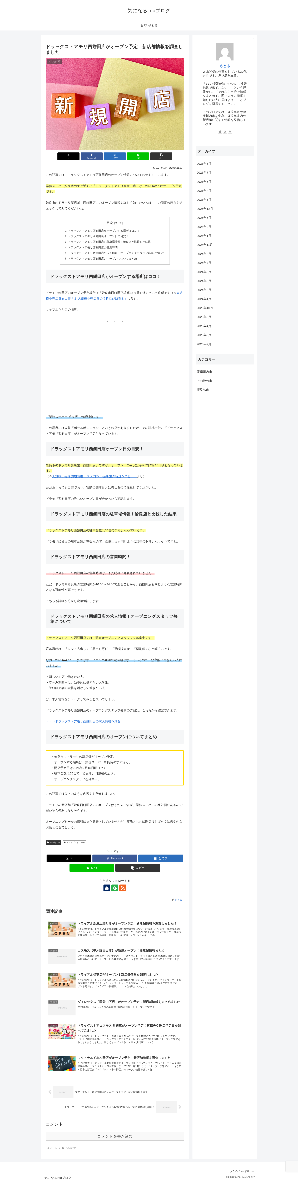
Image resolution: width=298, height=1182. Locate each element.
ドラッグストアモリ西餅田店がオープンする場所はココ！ (104, 230)
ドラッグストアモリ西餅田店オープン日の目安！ (98, 236)
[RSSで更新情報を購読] (122, 888)
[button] (161, 156)
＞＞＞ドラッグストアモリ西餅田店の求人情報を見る (83, 721)
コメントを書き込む (115, 1136)
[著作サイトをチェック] (106, 888)
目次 (110, 223)
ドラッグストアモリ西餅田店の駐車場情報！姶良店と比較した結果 (109, 241)
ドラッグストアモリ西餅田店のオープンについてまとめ (102, 258)
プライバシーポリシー (242, 1171)
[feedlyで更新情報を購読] (114, 888)
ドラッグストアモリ (75, 842)
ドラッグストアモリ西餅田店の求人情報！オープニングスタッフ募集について (116, 252)
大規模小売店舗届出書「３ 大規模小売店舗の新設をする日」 (94, 476)
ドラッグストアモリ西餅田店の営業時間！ (94, 247)
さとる (225, 66)
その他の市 (55, 842)
